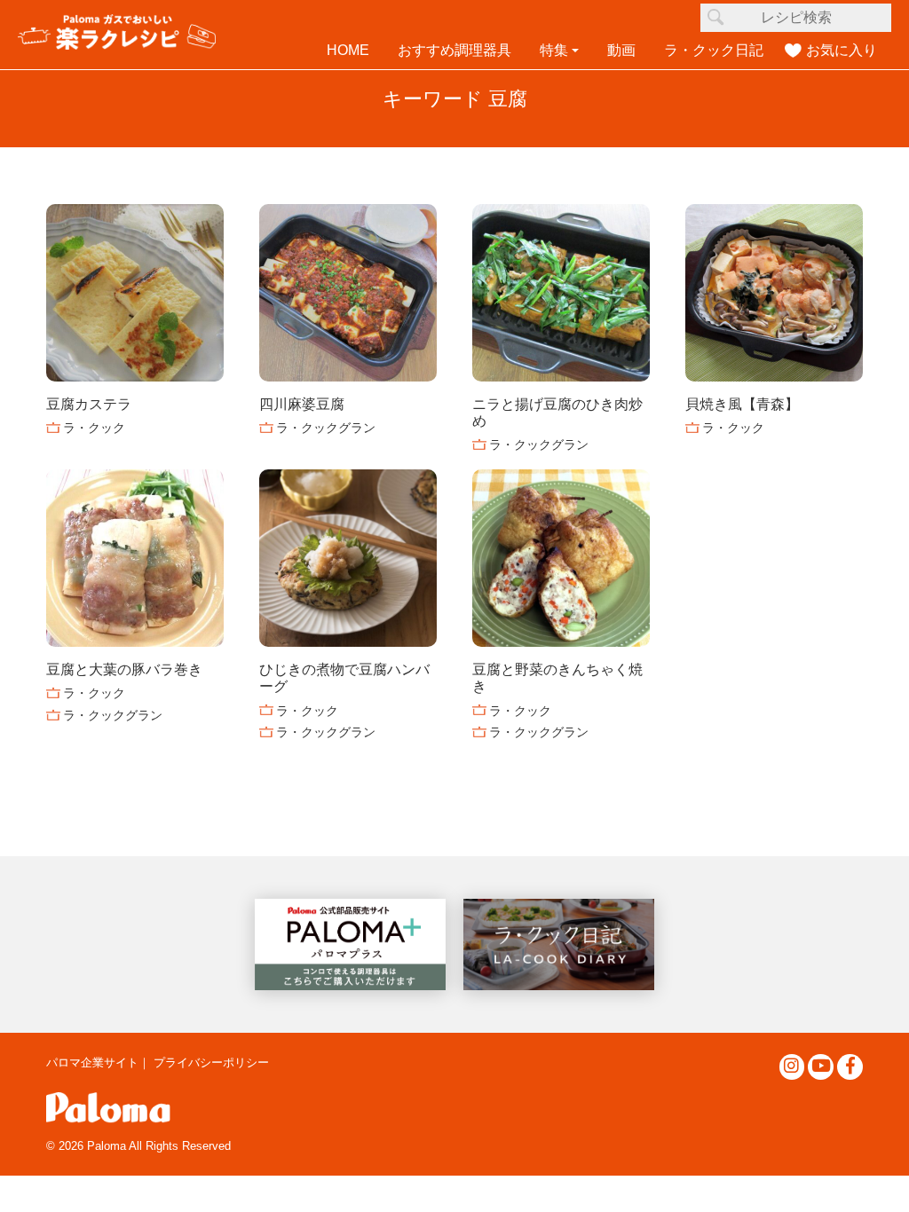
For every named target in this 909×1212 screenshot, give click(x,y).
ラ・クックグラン (325, 428)
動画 (621, 50)
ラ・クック (94, 428)
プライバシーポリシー (211, 1062)
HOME (348, 50)
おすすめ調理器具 (454, 50)
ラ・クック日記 (713, 50)
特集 (554, 50)
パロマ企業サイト (92, 1062)
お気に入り (841, 50)
